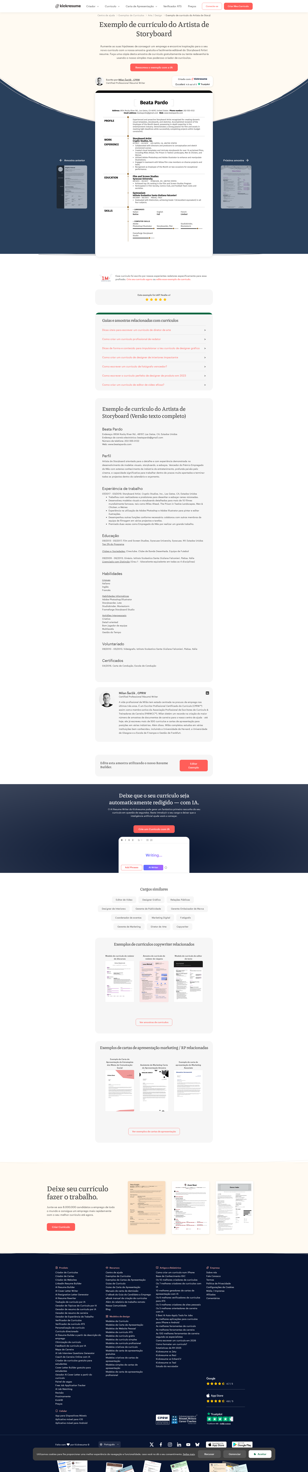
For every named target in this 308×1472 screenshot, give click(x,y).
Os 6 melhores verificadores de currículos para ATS (178, 1299)
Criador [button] (90, 6)
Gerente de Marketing (129, 926)
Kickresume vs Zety (166, 1351)
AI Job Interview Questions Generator (74, 1353)
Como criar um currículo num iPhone (175, 1272)
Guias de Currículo (115, 1283)
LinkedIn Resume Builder (68, 1283)
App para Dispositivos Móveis (71, 1415)
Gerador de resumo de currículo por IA (75, 1309)
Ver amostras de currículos (154, 1022)
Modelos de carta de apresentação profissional (124, 1373)
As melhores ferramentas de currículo (176, 1326)
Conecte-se (212, 6)
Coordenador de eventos (128, 917)
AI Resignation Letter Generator (72, 1294)
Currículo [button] (110, 6)
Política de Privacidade (218, 1283)
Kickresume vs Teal (166, 1362)
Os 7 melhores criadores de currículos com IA (178, 1285)
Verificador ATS (172, 6)
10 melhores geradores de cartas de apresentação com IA (175, 1292)
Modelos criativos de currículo (122, 1346)
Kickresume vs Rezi (166, 1355)
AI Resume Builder (65, 1287)
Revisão (59, 1392)
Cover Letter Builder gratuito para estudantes (73, 1369)
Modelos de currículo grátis (120, 1335)
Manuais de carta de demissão (122, 1290)
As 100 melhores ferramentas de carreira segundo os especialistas (177, 1335)
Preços (192, 6)
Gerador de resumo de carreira (71, 1313)
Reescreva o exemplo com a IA (154, 67)
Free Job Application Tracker (70, 1385)
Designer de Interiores (113, 908)
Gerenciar (235, 1454)
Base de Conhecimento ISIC (170, 1276)
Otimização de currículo (68, 1342)
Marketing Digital (161, 917)
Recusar (209, 1454)
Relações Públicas (180, 899)
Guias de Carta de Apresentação (123, 1287)
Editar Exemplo (193, 765)
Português (109, 1444)
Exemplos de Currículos (118, 1276)
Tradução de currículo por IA (70, 1301)
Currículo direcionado (66, 1331)
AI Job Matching (63, 1389)
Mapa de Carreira (64, 1349)
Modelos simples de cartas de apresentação (122, 1366)
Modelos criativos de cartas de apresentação (122, 1359)
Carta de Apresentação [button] (140, 6)
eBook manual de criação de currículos (126, 1298)
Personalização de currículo (70, 1327)
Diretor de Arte (159, 926)
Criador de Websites (66, 1279)
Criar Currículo (61, 1226)
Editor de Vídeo (124, 899)
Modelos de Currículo (117, 1321)
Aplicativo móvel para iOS (69, 1419)
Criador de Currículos (66, 1272)
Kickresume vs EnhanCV (168, 1358)
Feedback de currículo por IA (70, 1345)
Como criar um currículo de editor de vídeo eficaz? (133, 384)
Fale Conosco (213, 1276)
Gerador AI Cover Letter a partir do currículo (73, 1376)
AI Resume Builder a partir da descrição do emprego (78, 1337)
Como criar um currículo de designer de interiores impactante (140, 357)
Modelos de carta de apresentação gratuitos (124, 1352)
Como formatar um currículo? (171, 1344)
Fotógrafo (185, 917)
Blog (108, 1309)
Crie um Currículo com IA (154, 829)
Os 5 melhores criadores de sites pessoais (178, 1304)
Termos (210, 1279)
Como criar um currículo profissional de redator (131, 338)
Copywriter (182, 926)
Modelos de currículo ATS (119, 1332)
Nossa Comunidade (116, 1305)
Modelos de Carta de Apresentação (124, 1324)
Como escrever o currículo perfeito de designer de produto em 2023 (144, 375)
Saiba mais (189, 1454)
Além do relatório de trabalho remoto (125, 1301)
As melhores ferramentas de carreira (175, 1329)
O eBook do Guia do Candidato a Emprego (128, 1294)
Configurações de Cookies (220, 1287)
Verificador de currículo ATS (70, 1324)
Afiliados (211, 1294)
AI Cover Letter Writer (66, 1290)
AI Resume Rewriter (65, 1298)
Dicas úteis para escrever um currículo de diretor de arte (136, 329)
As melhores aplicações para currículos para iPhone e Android (177, 1321)
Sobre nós (211, 1272)
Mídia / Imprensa (215, 1290)
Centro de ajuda (114, 1272)
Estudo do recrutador (167, 1366)
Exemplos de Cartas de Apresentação (125, 1279)
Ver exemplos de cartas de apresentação (154, 1131)
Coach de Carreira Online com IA (72, 1356)
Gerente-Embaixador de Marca (187, 908)
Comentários (213, 1298)
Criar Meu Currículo (238, 6)
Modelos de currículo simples (121, 1339)
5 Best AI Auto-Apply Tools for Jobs (174, 1315)
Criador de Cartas (64, 1276)
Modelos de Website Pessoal (121, 1328)
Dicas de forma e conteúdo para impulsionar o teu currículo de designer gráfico (151, 348)
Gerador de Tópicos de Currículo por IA (76, 1305)
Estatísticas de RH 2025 (168, 1347)
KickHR (59, 1400)
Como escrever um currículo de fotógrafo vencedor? (134, 366)
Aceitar (262, 1454)
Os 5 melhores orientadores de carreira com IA (176, 1310)
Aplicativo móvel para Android (71, 1423)
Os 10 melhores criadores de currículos (176, 1279)
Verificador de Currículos (68, 1320)
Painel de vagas (63, 1381)
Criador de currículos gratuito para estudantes (73, 1362)
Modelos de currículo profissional (123, 1343)
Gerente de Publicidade (148, 908)
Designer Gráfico (151, 899)
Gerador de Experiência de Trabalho (74, 1316)
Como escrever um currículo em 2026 (176, 1340)
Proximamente (63, 1396)
